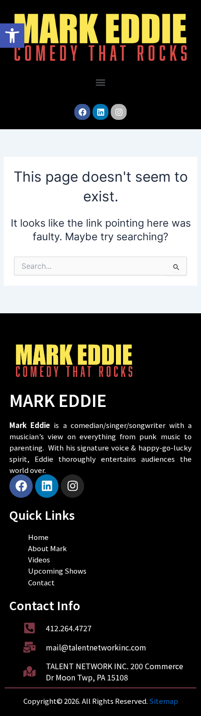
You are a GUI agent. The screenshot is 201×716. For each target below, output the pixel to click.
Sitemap (163, 701)
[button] (12, 35)
